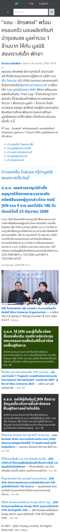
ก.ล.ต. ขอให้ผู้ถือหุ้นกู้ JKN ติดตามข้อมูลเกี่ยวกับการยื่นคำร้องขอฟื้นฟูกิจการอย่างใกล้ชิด (29, 404)
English (43, 4)
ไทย (31, 4)
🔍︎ (51, 12)
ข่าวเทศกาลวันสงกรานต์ (19, 152)
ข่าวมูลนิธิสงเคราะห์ (17, 156)
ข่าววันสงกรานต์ (15, 160)
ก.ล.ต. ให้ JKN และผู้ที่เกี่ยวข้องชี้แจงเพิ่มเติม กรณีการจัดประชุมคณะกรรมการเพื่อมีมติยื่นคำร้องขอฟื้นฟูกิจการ (28, 338)
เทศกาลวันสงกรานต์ (34, 85)
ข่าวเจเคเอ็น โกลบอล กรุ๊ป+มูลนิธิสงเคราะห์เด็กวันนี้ (27, 175)
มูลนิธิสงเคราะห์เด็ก (24, 89)
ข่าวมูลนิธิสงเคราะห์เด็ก (19, 148)
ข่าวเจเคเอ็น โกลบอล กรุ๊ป (20, 144)
